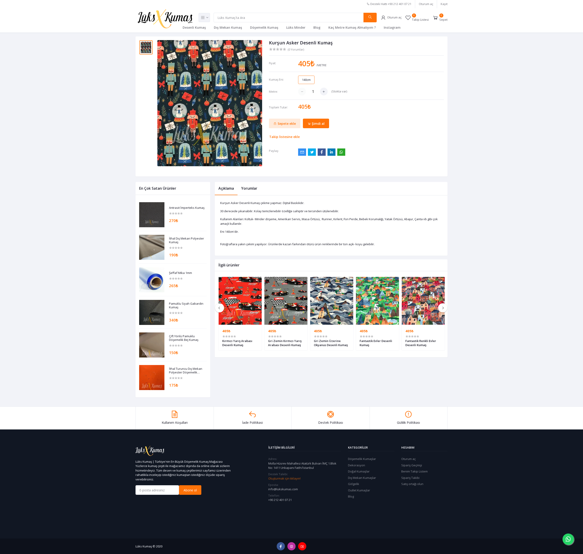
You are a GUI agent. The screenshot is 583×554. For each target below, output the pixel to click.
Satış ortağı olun (412, 484)
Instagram (392, 27)
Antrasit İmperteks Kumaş (187, 208)
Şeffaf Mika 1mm (180, 273)
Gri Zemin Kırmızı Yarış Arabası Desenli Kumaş (285, 343)
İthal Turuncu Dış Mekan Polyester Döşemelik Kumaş (185, 370)
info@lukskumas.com (283, 489)
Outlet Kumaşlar (359, 490)
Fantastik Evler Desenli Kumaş (376, 343)
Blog (316, 27)
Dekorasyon (356, 465)
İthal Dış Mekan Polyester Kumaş (186, 240)
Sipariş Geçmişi (411, 465)
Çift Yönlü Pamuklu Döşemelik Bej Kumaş (183, 338)
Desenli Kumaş (194, 27)
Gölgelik (353, 484)
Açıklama (226, 188)
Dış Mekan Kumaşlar (362, 478)
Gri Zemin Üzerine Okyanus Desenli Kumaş (331, 343)
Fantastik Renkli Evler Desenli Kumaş (420, 343)
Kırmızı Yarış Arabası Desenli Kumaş (237, 343)
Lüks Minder (295, 27)
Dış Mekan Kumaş (228, 27)
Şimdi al (318, 123)
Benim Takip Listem (414, 471)
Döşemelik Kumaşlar (362, 459)
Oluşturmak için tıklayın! (284, 478)
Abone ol (190, 490)
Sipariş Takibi (410, 478)
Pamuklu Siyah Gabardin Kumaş (186, 305)
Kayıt (444, 4)
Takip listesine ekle (284, 137)
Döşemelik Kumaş (264, 27)
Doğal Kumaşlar (359, 471)
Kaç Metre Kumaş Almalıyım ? (352, 27)
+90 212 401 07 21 (280, 500)
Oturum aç (426, 4)
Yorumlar (249, 188)
